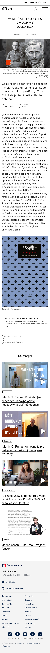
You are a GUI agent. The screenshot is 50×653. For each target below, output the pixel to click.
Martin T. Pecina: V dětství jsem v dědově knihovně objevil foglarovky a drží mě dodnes (22, 400)
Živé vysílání (7, 600)
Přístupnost (6, 646)
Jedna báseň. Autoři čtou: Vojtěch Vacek (24, 546)
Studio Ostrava (31, 607)
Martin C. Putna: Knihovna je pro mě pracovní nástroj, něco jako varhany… (23, 450)
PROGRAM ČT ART (35, 2)
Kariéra (28, 615)
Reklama (28, 600)
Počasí (4, 615)
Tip (26, 34)
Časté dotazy (30, 623)
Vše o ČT (5, 627)
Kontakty (28, 627)
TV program (7, 596)
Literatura (17, 34)
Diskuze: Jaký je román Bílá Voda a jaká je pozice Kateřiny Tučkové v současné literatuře (24, 499)
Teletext (5, 607)
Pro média (29, 596)
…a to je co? (8, 490)
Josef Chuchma (8, 107)
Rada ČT (28, 611)
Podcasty (6, 611)
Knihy (33, 34)
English (19, 643)
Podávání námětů (32, 619)
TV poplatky (7, 604)
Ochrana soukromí (31, 643)
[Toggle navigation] (4, 3)
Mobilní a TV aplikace (10, 623)
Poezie (6, 539)
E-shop (5, 619)
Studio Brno (29, 604)
